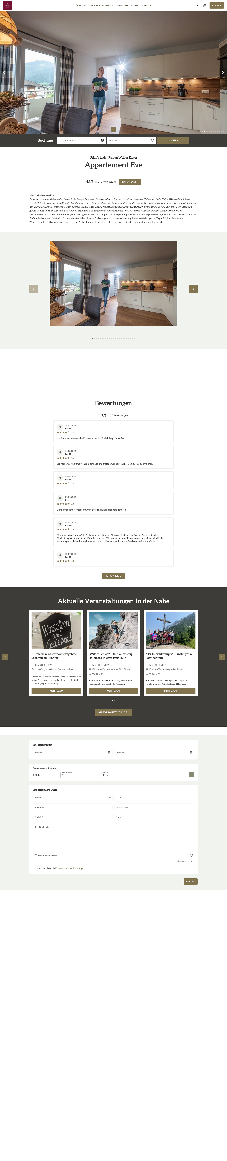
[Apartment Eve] (7, 5)
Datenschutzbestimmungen (69, 868)
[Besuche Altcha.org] (191, 856)
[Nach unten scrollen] (113, 129)
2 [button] (63, 775)
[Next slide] (193, 289)
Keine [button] (106, 775)
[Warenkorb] (204, 5)
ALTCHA (190, 861)
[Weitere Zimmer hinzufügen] (191, 774)
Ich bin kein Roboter (47, 855)
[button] (4, 72)
